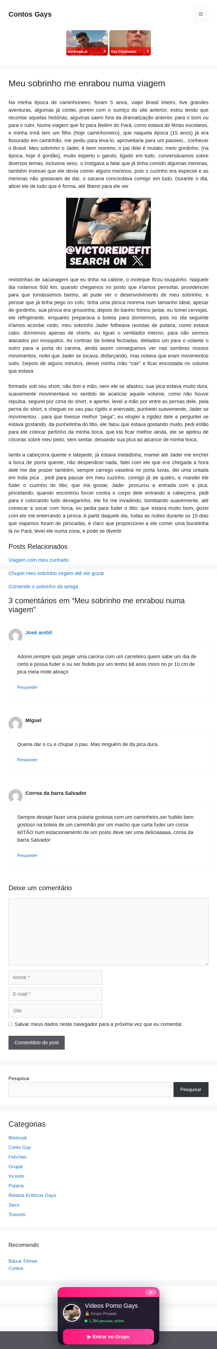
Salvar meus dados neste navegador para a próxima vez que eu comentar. (99, 1024)
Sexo (13, 1205)
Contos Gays (30, 14)
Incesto (16, 1176)
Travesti (16, 1214)
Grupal (15, 1166)
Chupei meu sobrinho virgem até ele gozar (56, 573)
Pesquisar (19, 1078)
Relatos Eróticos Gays (32, 1195)
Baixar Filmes (23, 1261)
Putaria (15, 1185)
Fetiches (17, 1157)
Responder (27, 687)
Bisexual (17, 1137)
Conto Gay (19, 1147)
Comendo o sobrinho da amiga (43, 586)
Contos (15, 1268)
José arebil (38, 632)
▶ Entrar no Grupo (108, 1336)
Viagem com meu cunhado (38, 560)
